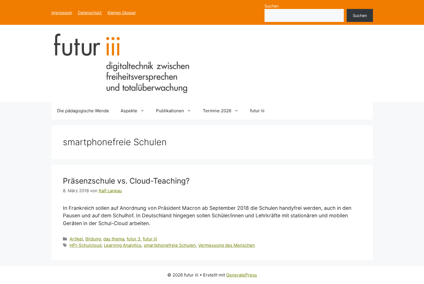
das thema (113, 239)
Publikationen (170, 110)
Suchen (271, 5)
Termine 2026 (217, 110)
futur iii (257, 110)
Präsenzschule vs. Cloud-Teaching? (126, 180)
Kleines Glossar (122, 12)
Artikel (76, 239)
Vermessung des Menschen (226, 245)
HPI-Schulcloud (86, 245)
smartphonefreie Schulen (170, 245)
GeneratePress (241, 275)
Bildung (93, 239)
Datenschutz (90, 12)
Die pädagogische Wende (83, 110)
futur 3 (133, 239)
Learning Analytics (122, 245)
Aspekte (129, 110)
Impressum (61, 12)
